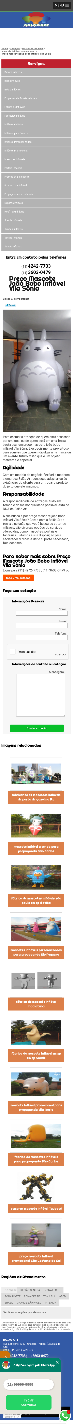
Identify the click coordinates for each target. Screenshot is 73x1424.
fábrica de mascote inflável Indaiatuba (36, 1004)
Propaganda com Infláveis (18, 194)
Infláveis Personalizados (18, 142)
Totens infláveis (13, 237)
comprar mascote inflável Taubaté (36, 1208)
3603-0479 (19, 39)
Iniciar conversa (28, 1402)
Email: (63, 621)
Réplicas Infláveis (14, 203)
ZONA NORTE (12, 1296)
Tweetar (10, 305)
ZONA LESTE (52, 1290)
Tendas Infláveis (13, 229)
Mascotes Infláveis (14, 159)
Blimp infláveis (12, 80)
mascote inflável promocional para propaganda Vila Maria (36, 1107)
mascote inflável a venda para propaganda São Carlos (36, 849)
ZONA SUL (49, 1296)
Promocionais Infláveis (17, 176)
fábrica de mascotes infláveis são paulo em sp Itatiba (36, 901)
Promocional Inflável (15, 185)
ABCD (62, 1296)
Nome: (63, 609)
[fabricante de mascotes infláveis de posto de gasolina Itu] (36, 774)
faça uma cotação (18, 577)
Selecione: (11, 1290)
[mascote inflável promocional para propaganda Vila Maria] (36, 1084)
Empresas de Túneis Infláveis (20, 98)
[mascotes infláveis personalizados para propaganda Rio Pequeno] (36, 929)
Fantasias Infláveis (14, 115)
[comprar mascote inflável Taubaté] (36, 1187)
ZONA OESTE (32, 1296)
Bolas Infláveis (12, 89)
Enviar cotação (37, 728)
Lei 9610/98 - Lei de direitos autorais (53, 1329)
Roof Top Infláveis (14, 211)
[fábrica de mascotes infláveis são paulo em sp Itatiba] (36, 877)
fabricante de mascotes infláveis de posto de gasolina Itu (36, 797)
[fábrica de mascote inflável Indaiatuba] (36, 981)
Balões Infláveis (13, 72)
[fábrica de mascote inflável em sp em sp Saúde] (36, 1032)
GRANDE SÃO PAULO (29, 1302)
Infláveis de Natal (13, 124)
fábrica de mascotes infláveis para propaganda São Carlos (36, 1159)
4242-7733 (19, 34)
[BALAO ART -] (36, 20)
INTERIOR (50, 1302)
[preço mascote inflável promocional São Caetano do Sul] (36, 1235)
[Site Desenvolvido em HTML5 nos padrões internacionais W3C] (12, 1416)
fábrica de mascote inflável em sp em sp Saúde (36, 1056)
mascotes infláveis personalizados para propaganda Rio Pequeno (36, 952)
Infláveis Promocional (16, 150)
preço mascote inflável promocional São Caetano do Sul (36, 1258)
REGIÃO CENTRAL (30, 1290)
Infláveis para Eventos (16, 133)
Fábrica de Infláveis (14, 107)
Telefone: (61, 633)
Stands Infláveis (13, 220)
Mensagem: (57, 672)
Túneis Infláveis (13, 246)
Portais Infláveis (13, 168)
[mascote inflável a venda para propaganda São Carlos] (36, 825)
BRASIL (9, 1302)
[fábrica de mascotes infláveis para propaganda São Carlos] (36, 1136)
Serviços (36, 63)
